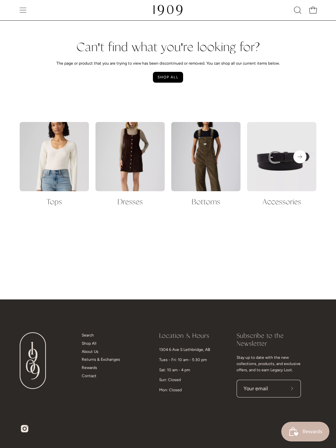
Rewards (89, 367)
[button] (297, 10)
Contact (89, 376)
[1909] (168, 10)
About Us (90, 351)
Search (88, 335)
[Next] (299, 156)
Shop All (168, 77)
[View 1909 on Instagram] (25, 429)
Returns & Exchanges (101, 359)
